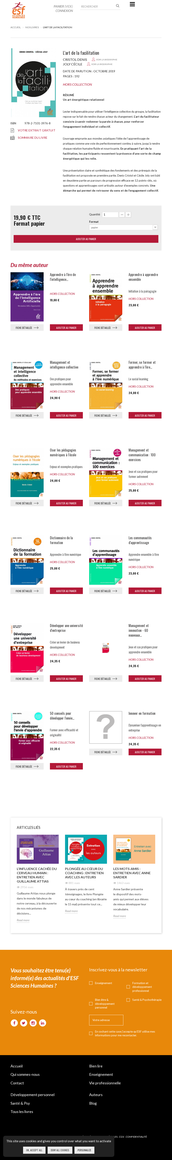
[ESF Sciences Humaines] (18, 10)
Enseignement (103, 983)
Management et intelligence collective (64, 365)
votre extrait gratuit (36, 130)
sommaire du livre (32, 137)
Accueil (15, 27)
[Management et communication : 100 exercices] (105, 472)
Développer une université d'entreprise (66, 628)
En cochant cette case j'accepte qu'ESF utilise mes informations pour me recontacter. (125, 1033)
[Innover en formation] (105, 727)
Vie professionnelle (105, 1083)
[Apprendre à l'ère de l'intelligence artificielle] (27, 297)
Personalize (84, 1150)
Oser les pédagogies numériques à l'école (63, 452)
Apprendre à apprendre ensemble (143, 277)
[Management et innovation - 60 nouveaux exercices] (105, 648)
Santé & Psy (20, 1103)
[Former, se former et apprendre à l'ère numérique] (105, 384)
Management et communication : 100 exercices (142, 455)
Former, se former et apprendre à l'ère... (142, 365)
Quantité (94, 214)
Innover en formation (142, 713)
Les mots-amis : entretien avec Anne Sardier (132, 873)
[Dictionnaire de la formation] (27, 560)
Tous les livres (21, 1111)
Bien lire (96, 1066)
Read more (23, 920)
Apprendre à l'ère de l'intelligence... (63, 277)
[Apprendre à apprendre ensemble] (105, 297)
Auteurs (96, 1094)
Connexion (64, 11)
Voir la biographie (106, 59)
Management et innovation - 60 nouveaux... (139, 630)
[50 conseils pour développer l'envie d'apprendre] (27, 735)
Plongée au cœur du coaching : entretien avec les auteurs (84, 873)
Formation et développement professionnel (142, 986)
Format (94, 221)
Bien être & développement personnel (105, 1003)
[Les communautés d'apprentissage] (105, 560)
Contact (17, 1083)
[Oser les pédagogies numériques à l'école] (27, 472)
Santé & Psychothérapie (147, 999)
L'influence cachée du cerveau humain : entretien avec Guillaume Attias (37, 875)
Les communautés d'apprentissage (140, 540)
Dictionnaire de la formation (61, 540)
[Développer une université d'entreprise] (27, 648)
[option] (38, 882)
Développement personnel (32, 1094)
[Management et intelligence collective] (27, 384)
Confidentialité (136, 1136)
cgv (121, 1136)
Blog (93, 1103)
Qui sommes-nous (25, 1074)
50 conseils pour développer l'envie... (62, 716)
